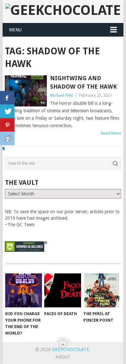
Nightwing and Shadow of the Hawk (83, 82)
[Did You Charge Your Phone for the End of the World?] (23, 290)
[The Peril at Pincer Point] (101, 290)
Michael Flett (61, 95)
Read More (111, 133)
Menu (15, 29)
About (63, 356)
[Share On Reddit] (7, 138)
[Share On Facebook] (7, 98)
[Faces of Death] (62, 290)
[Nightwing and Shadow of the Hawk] (26, 90)
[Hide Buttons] (3, 150)
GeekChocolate (70, 349)
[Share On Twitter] (7, 111)
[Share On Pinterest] (7, 125)
